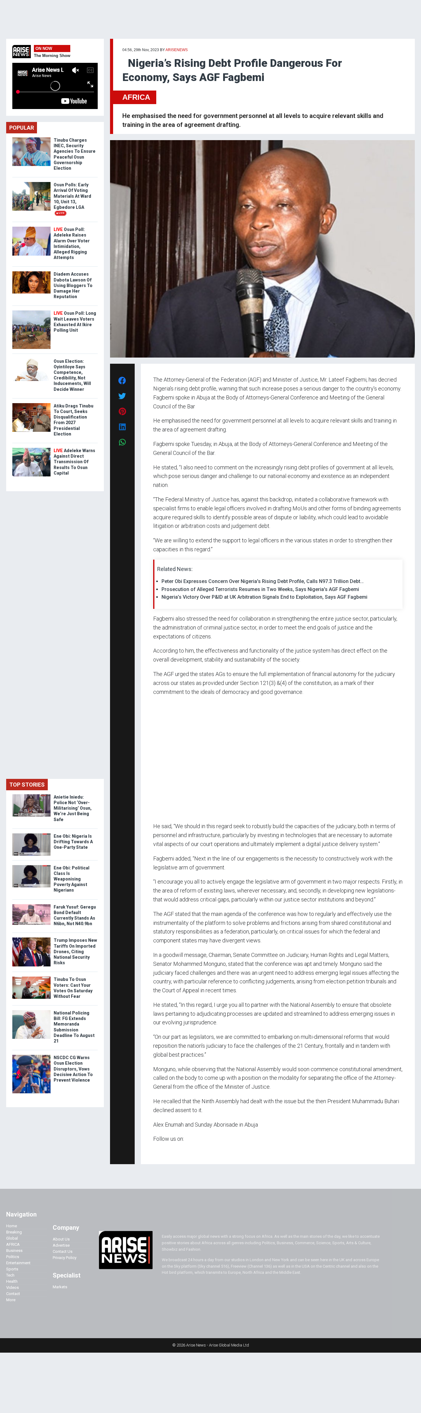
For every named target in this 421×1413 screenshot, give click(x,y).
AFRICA (136, 97)
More (10, 1300)
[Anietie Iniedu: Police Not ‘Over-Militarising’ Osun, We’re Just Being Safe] (31, 795)
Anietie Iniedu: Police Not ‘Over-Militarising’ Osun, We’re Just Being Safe (73, 808)
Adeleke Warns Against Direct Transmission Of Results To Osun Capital (74, 462)
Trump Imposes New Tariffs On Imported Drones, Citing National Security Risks (75, 951)
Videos (12, 1287)
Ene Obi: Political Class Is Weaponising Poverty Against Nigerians (71, 879)
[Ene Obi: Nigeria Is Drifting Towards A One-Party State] (31, 834)
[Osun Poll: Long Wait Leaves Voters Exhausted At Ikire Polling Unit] (31, 312)
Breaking (14, 1232)
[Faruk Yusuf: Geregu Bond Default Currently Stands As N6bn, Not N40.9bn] (31, 905)
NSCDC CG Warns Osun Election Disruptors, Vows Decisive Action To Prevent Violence (73, 1069)
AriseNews (177, 50)
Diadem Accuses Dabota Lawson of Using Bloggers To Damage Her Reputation (73, 285)
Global (12, 1238)
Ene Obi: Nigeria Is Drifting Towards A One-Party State (73, 842)
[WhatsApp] (162, 1150)
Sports (12, 1269)
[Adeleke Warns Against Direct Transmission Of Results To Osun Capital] (31, 449)
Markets (60, 1287)
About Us (61, 1239)
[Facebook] (154, 1150)
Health (12, 1281)
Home (11, 1226)
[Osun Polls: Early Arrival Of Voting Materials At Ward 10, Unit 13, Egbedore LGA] (31, 183)
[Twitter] (156, 1150)
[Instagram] (159, 1150)
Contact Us (62, 1251)
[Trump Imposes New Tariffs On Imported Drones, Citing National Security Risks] (31, 939)
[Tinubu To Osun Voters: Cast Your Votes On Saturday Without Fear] (31, 978)
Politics (12, 1256)
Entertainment (18, 1263)
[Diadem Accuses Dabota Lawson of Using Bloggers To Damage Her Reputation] (31, 272)
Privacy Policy (64, 1257)
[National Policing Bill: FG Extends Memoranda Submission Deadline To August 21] (31, 1011)
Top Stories (27, 784)
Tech (10, 1275)
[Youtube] (165, 1150)
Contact (13, 1293)
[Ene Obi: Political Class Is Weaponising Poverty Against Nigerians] (31, 866)
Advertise (61, 1245)
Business (14, 1250)
